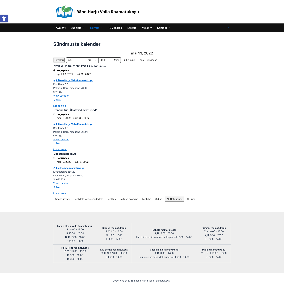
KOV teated (115, 27)
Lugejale (76, 27)
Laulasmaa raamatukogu (70, 168)
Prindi (191, 200)
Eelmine (130, 59)
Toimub (94, 27)
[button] (4, 18)
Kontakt (162, 27)
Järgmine (152, 59)
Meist (145, 27)
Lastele (131, 27)
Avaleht (61, 27)
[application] (82, 27)
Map (57, 100)
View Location (61, 95)
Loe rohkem (60, 105)
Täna (141, 59)
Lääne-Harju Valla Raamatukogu (74, 80)
